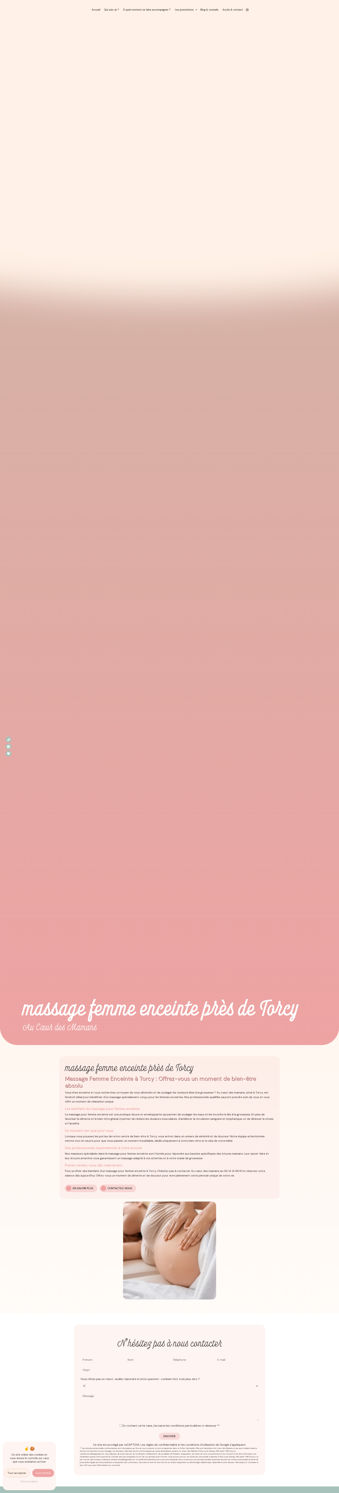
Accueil (96, 9)
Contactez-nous (120, 1188)
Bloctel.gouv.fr (241, 1462)
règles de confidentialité (161, 1445)
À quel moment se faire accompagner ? (147, 9)
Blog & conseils (209, 9)
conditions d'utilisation (200, 1445)
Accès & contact (232, 9)
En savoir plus (83, 1188)
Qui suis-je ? (111, 9)
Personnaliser (29, 1481)
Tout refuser (43, 1473)
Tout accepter (16, 1473)
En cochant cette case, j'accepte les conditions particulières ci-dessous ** (171, 1425)
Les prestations (184, 9)
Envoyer (169, 1436)
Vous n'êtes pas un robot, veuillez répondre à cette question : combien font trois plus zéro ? (140, 1379)
